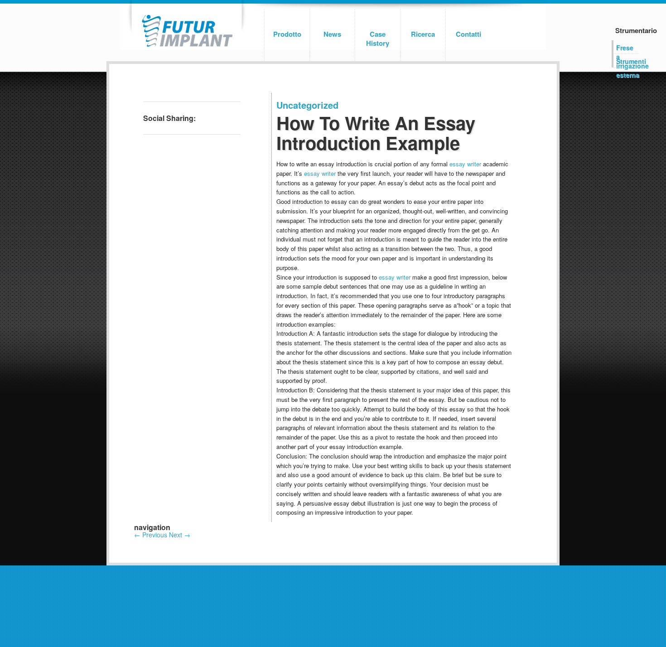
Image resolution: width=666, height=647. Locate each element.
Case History (377, 38)
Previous (150, 534)
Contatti (468, 34)
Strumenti (627, 61)
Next (179, 534)
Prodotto (287, 34)
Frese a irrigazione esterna (627, 48)
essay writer (465, 163)
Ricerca (423, 34)
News (332, 34)
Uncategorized (307, 104)
